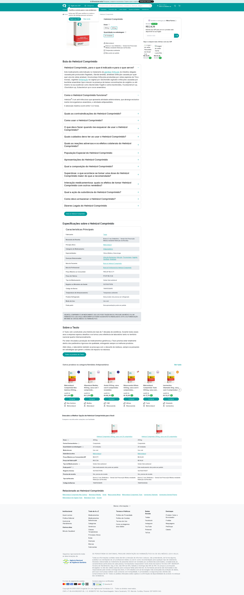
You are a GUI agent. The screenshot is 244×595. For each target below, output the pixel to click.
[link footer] (97, 584)
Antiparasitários (108, 249)
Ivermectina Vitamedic (151, 494)
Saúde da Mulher (134, 9)
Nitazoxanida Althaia (114, 494)
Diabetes (103, 9)
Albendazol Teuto (89, 497)
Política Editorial (68, 518)
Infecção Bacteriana (109, 257)
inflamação (83, 80)
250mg (107, 28)
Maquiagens (170, 523)
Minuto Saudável (69, 531)
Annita (104, 494)
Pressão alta (113, 9)
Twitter (147, 517)
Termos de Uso (121, 521)
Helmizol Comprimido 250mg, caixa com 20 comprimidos (159, 436)
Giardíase (106, 259)
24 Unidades (109, 35)
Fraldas (168, 520)
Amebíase (113, 259)
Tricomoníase (127, 257)
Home (66, 14)
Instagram (148, 523)
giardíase (108, 72)
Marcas (91, 544)
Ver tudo (177, 365)
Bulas (90, 538)
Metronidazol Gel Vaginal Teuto (72, 497)
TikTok (147, 533)
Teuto (105, 234)
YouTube (148, 526)
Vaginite (134, 257)
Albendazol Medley (95, 494)
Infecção (119, 257)
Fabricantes (92, 547)
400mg (114, 28)
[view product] (72, 377)
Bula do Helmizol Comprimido (75, 214)
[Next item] (179, 389)
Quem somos (67, 515)
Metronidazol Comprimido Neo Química (75, 494)
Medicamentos (93, 515)
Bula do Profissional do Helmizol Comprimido (117, 267)
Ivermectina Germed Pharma (168, 494)
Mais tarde (86, 19)
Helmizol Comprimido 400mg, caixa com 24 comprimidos (114, 436)
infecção (116, 72)
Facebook (148, 520)
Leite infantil (122, 9)
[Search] (150, 6)
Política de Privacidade (124, 515)
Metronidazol (110, 43)
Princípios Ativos (94, 535)
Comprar (72, 399)
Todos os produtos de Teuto (74, 354)
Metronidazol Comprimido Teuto (132, 494)
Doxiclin (99, 497)
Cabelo (168, 530)
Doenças (91, 541)
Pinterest (148, 530)
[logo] (64, 5)
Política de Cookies (123, 518)
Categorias (92, 523)
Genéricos (145, 9)
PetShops (169, 526)
